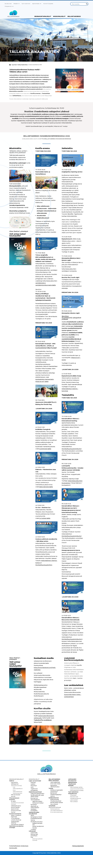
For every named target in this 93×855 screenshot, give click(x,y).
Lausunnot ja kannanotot (53, 792)
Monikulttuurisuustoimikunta (71, 449)
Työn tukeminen (26, 3)
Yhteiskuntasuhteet (55, 801)
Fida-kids (33, 782)
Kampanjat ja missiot (36, 817)
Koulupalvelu (34, 790)
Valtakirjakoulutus (16, 805)
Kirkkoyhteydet (54, 799)
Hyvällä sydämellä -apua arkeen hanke (37, 795)
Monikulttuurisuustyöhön (43, 565)
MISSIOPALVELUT (59, 16)
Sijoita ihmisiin (15, 809)
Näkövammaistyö (37, 801)
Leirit (32, 787)
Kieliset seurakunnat (38, 826)
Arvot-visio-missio (55, 783)
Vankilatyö (33, 809)
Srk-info (13, 796)
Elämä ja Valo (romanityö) (34, 835)
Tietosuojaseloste (78, 846)
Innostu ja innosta (16, 810)
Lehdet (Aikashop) (16, 820)
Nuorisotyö (34, 785)
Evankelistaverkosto (36, 818)
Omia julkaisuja (15, 818)
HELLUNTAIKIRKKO (74, 16)
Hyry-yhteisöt (54, 804)
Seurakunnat (8, 3)
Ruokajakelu (34, 810)
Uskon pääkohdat (55, 782)
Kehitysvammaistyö (38, 803)
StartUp (13, 812)
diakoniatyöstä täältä (46, 487)
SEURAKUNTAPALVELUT (42, 16)
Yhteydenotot (8, 6)
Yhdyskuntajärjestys (55, 794)
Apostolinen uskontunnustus (54, 786)
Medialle (16, 3)
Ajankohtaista (36, 3)
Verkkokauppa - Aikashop (15, 822)
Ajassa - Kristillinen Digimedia (16, 816)
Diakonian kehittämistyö (37, 793)
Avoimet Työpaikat (48, 3)
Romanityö (34, 804)
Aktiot (32, 815)
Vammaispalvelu (35, 799)
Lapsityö (33, 784)
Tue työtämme (45, 735)
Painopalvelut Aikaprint (17, 824)
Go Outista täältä (44, 518)
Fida (32, 837)
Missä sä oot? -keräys (60, 126)
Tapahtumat (34, 788)
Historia (52, 796)
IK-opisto (13, 801)
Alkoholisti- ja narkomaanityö (35, 806)
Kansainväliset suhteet (56, 802)
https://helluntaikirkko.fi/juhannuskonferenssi (55, 139)
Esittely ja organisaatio (56, 790)
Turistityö (33, 829)
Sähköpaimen (15, 784)
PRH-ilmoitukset (15, 794)
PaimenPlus (14, 782)
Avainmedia (34, 832)
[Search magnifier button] (87, 4)
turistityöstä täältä (45, 449)
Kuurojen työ (34, 798)
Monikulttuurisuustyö (37, 821)
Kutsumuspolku (15, 807)
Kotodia (35, 828)
